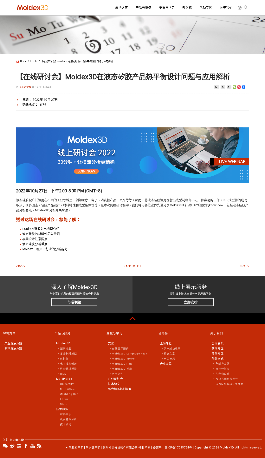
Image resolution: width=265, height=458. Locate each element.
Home (23, 61)
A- (216, 87)
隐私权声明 (76, 447)
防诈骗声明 (93, 447)
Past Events (25, 86)
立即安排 (191, 302)
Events (34, 61)
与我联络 (74, 302)
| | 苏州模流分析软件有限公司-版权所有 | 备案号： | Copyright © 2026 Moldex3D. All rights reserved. (165, 447)
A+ (229, 87)
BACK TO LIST (132, 266)
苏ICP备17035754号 (178, 447)
